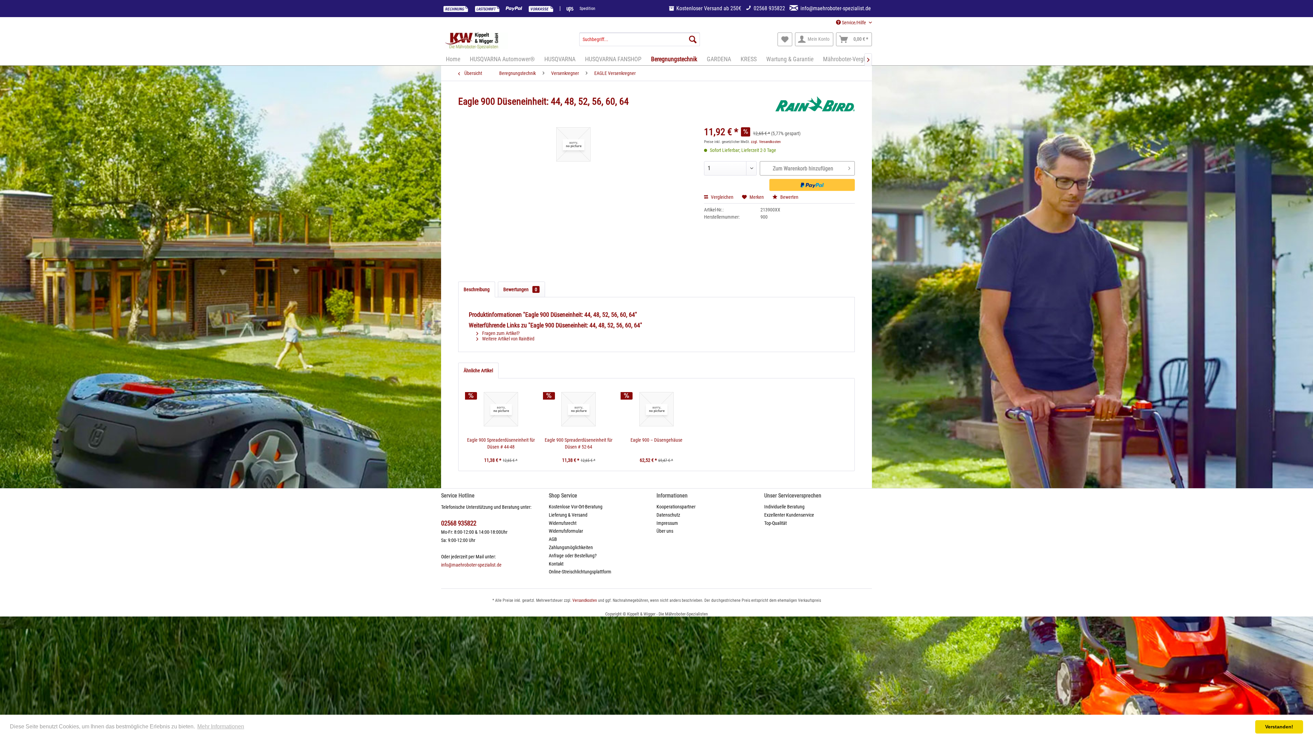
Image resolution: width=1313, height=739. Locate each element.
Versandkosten (584, 600)
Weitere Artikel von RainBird (507, 338)
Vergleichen (721, 197)
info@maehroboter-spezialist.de (471, 565)
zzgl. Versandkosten (766, 142)
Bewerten (788, 197)
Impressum (667, 523)
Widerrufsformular (566, 531)
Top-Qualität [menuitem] (775, 523)
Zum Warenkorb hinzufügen (803, 168)
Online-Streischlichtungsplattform (580, 571)
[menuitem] (639, 39)
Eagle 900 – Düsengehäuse (656, 440)
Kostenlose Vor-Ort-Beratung (575, 506)
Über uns (664, 531)
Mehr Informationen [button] (220, 726)
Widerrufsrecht (562, 523)
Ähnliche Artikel (478, 370)
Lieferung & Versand (568, 515)
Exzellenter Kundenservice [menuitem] (789, 515)
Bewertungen (520, 289)
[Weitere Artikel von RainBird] (815, 108)
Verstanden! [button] (1279, 726)
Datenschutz (668, 515)
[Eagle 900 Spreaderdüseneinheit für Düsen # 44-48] (500, 409)
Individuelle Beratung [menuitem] (784, 506)
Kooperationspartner (675, 506)
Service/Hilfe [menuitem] (854, 22)
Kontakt (556, 564)
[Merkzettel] (785, 39)
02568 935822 (458, 523)
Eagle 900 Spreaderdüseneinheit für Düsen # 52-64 (578, 443)
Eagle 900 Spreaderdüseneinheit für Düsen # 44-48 (501, 443)
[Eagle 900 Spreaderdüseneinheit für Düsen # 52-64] (578, 409)
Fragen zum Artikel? (500, 333)
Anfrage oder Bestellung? (573, 555)
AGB (553, 539)
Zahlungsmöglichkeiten (571, 547)
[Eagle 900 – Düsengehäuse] (656, 409)
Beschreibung (477, 289)
